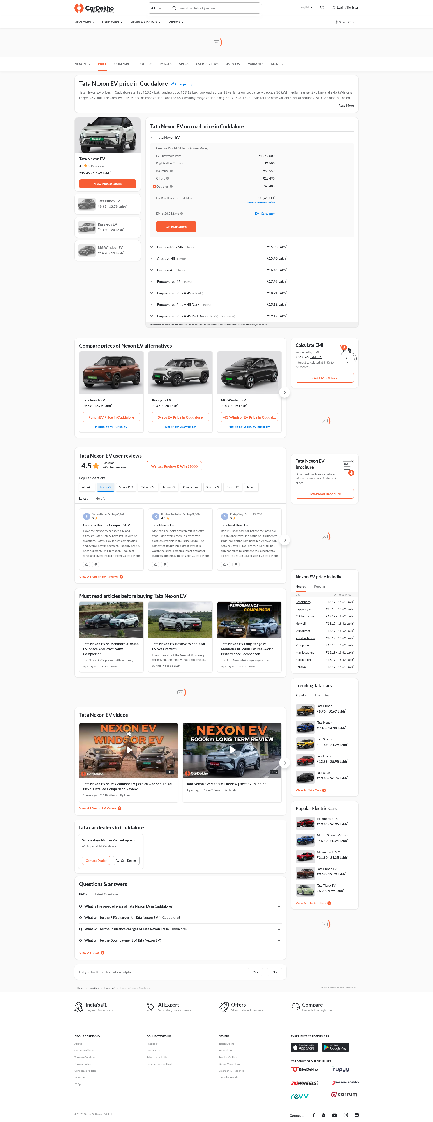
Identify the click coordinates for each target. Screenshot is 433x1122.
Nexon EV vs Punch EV (111, 426)
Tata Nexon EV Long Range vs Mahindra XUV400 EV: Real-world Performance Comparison (247, 649)
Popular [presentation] (319, 586)
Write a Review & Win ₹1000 (174, 466)
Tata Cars (314, 790)
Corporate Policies (85, 1070)
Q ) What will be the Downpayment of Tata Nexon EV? (120, 940)
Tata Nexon (324, 722)
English (305, 7)
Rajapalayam (304, 609)
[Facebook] (314, 1115)
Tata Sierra (324, 739)
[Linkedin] (357, 1115)
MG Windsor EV (233, 400)
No (274, 972)
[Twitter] (323, 1115)
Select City (346, 22)
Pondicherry (303, 602)
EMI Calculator (265, 213)
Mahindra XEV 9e (329, 852)
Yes (255, 972)
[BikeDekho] (304, 1069)
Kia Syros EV (161, 400)
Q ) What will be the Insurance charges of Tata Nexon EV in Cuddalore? (133, 929)
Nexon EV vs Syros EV (180, 426)
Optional (162, 186)
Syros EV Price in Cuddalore (180, 417)
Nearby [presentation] (301, 586)
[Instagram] (346, 1115)
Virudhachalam (305, 638)
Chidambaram (305, 616)
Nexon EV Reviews (105, 576)
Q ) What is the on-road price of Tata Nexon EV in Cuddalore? (125, 906)
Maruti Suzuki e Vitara (332, 835)
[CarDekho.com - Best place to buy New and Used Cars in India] (94, 8)
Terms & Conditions (85, 1057)
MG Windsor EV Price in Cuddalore (250, 417)
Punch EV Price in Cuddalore (111, 417)
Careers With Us (84, 1050)
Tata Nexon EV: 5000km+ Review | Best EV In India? (226, 784)
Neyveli (301, 623)
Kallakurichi (303, 659)
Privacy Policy (82, 1064)
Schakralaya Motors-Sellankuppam (108, 840)
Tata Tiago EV (326, 885)
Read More (346, 105)
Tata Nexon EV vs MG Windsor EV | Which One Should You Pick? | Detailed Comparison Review (128, 786)
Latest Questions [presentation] (106, 894)
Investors (79, 1077)
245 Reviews (96, 166)
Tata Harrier (325, 756)
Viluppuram (303, 645)
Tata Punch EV (94, 400)
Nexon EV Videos (104, 808)
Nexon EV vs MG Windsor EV (249, 426)
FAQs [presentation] (83, 894)
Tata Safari (324, 772)
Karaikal (301, 667)
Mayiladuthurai (305, 652)
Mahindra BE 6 (327, 818)
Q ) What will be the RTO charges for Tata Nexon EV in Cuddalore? (129, 917)
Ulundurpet (303, 631)
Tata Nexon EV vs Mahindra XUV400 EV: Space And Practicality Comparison (111, 649)
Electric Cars (317, 903)
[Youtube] (334, 1115)
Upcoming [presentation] (322, 695)
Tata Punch (324, 706)
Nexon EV (82, 64)
